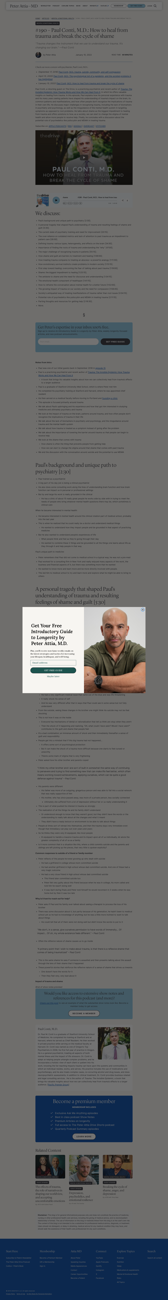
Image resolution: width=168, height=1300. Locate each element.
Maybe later (53, 676)
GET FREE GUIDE (53, 670)
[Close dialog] (143, 609)
